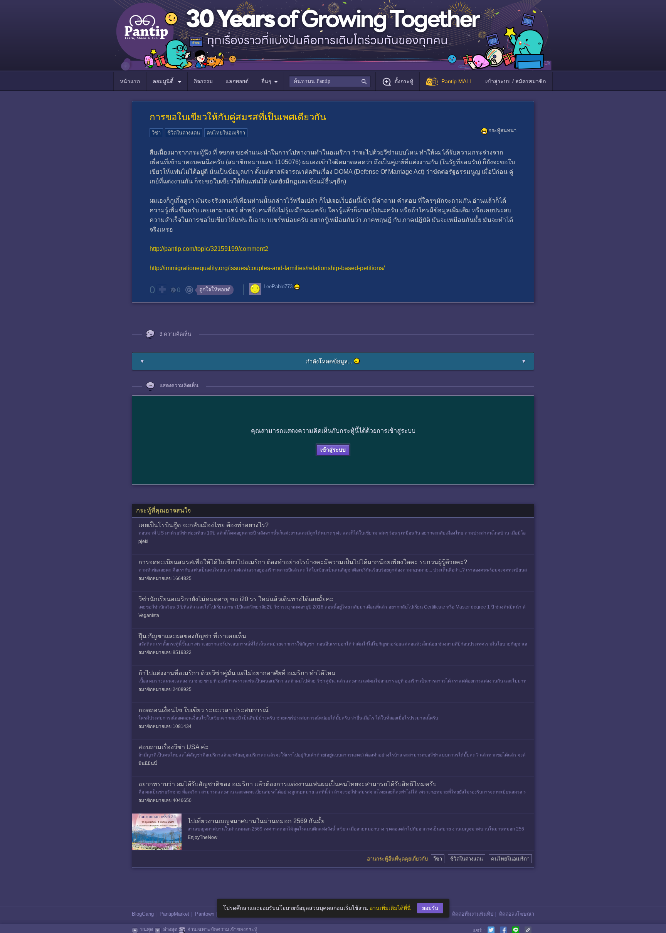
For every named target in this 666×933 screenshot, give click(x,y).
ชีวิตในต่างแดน (183, 133)
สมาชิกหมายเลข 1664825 (165, 578)
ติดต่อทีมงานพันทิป (472, 914)
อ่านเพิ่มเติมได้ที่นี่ (390, 908)
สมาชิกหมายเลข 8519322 (165, 652)
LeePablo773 (278, 286)
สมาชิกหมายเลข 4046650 (165, 800)
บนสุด (146, 929)
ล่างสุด (170, 929)
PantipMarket (174, 914)
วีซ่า (156, 133)
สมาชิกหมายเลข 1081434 (165, 726)
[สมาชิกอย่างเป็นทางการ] (297, 287)
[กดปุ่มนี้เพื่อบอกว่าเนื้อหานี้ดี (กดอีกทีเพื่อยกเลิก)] (161, 289)
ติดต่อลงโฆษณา (516, 914)
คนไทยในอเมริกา (226, 133)
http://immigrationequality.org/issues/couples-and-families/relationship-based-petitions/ (267, 268)
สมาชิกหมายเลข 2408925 (165, 689)
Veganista (148, 615)
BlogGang (143, 914)
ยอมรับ (430, 908)
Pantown (204, 914)
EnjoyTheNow (202, 837)
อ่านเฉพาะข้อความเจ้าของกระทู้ (222, 929)
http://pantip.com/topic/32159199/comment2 (209, 248)
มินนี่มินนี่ (147, 763)
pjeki (143, 541)
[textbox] (330, 81)
